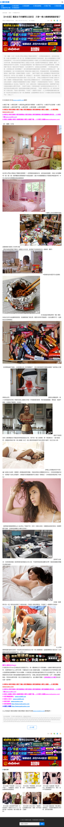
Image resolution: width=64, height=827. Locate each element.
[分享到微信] (54, 20)
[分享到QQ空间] (60, 20)
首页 (10, 12)
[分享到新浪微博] (51, 20)
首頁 (2, 6)
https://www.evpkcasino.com (20, 704)
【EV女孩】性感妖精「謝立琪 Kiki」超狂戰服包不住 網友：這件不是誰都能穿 (52, 787)
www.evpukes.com (17, 701)
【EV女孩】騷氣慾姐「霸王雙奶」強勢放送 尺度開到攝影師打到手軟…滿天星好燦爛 (52, 807)
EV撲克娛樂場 (37, 6)
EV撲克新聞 (15, 6)
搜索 (42, 823)
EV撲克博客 (41, 820)
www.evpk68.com (18, 100)
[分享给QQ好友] (57, 20)
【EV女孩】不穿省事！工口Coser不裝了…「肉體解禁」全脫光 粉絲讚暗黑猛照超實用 (11, 787)
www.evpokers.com (39, 711)
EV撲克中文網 (27, 820)
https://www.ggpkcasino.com (21, 706)
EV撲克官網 (4, 2)
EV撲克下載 (47, 6)
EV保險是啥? (15, 7)
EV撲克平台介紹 (5, 7)
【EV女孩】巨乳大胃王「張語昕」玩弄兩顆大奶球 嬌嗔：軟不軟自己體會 (32, 807)
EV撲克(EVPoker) (9, 20)
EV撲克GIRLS (16, 12)
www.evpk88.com (20, 696)
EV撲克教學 (26, 6)
